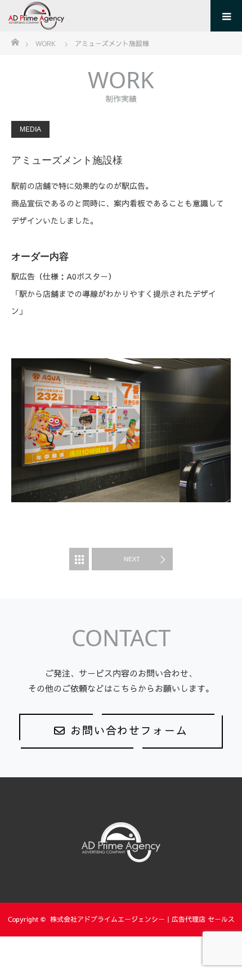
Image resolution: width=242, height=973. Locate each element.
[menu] (226, 15)
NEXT (132, 559)
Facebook (117, 883)
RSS (138, 883)
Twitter (95, 883)
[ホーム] (15, 41)
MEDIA (30, 129)
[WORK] (79, 559)
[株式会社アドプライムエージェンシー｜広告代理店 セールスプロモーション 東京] (64, 16)
